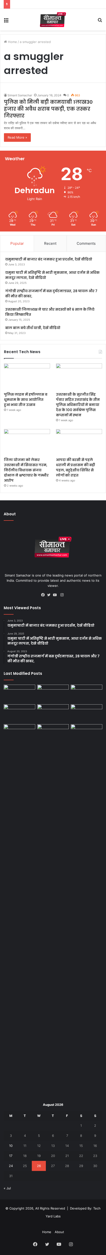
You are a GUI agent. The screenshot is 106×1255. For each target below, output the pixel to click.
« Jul (7, 1188)
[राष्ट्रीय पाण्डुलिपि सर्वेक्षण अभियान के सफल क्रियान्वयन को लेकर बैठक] (86, 733)
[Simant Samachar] (53, 19)
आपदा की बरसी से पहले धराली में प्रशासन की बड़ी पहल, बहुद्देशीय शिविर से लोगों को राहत (75, 467)
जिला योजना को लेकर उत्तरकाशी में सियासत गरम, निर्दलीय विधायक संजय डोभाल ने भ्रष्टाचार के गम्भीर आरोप (26, 470)
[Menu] (6, 21)
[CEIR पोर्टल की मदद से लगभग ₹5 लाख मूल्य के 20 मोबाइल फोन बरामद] (86, 713)
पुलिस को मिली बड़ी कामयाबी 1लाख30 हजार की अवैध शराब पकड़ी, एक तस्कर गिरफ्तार (48, 109)
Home (12, 42)
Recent (50, 243)
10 (11, 1146)
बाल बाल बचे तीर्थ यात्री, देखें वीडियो (32, 327)
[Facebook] (44, 595)
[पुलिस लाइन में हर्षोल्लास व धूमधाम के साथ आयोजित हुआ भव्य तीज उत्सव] (27, 376)
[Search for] (99, 21)
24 (11, 1166)
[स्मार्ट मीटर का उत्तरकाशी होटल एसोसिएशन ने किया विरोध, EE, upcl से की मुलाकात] (19, 693)
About (59, 1232)
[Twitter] (50, 595)
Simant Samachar (20, 95)
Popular (17, 243)
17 (10, 1156)
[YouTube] (56, 595)
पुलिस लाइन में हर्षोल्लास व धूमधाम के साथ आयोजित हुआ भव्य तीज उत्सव (25, 399)
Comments (86, 243)
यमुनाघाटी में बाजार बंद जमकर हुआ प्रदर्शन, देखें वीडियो (48, 259)
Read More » (17, 137)
